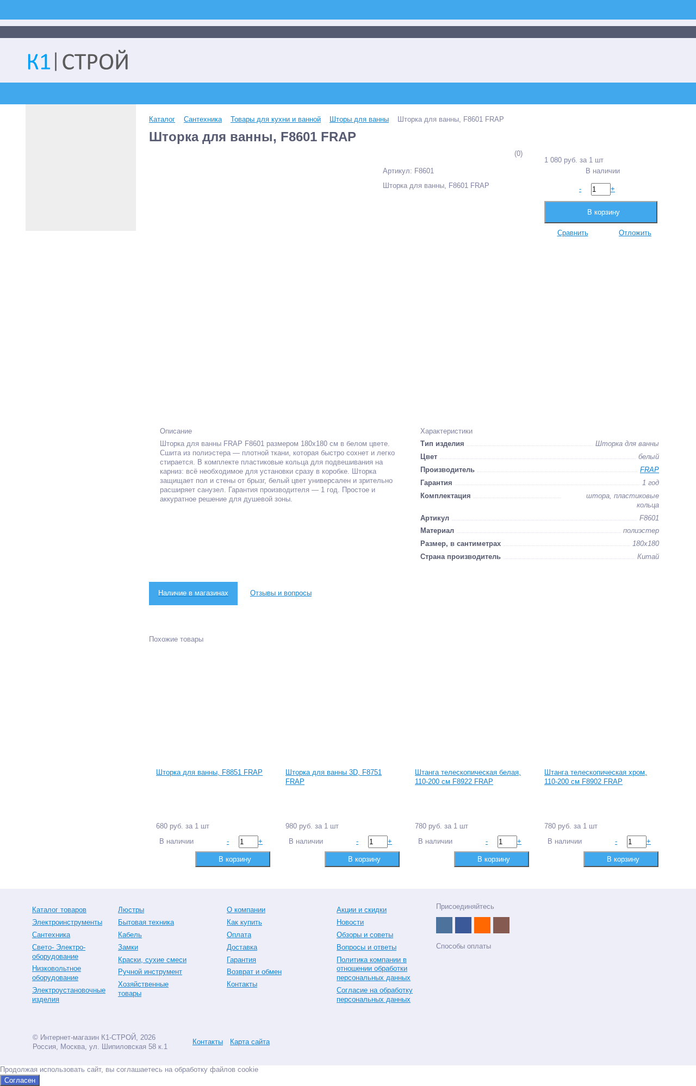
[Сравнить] (163, 858)
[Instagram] (501, 925)
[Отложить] (180, 858)
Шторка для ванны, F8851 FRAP (209, 772)
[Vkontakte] (444, 925)
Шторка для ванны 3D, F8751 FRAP (333, 777)
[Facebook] (463, 925)
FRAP (649, 470)
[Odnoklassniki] (482, 925)
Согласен (19, 1080)
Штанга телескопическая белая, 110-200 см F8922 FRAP (468, 777)
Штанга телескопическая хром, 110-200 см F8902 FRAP (595, 777)
